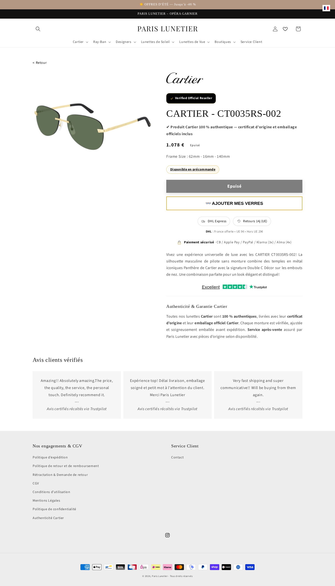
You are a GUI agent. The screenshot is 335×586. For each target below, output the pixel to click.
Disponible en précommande (192, 169)
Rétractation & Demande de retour (60, 474)
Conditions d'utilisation (51, 492)
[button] (38, 29)
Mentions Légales (46, 500)
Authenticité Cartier (48, 518)
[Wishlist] (285, 29)
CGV (36, 483)
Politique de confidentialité (54, 509)
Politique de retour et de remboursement (66, 466)
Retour (40, 62)
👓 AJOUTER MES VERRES (234, 203)
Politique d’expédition (50, 457)
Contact (177, 457)
